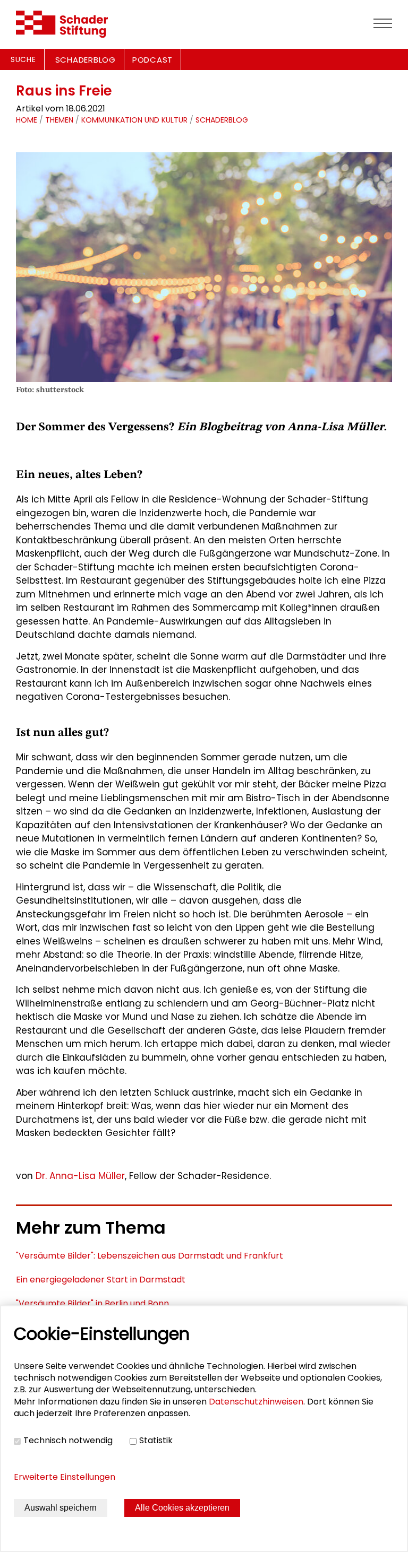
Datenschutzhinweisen (256, 1401)
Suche (23, 59)
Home (26, 120)
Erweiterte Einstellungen (64, 1477)
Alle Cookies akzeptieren (182, 1507)
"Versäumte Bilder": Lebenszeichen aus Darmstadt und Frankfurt (149, 1256)
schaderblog (222, 120)
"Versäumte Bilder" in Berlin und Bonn (92, 1303)
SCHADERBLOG (85, 59)
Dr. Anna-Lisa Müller (80, 1175)
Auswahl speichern (60, 1507)
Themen (59, 120)
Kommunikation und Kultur (134, 120)
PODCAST (152, 59)
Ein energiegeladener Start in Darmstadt (100, 1279)
